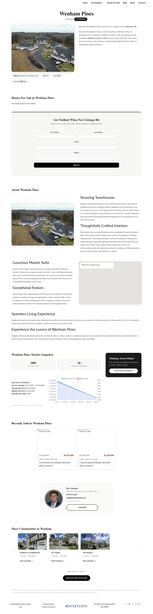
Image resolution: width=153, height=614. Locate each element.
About (132, 3)
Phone (76, 153)
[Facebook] (132, 604)
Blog (125, 3)
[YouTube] (129, 604)
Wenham (69, 19)
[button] (103, 3)
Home (85, 3)
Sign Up (76, 165)
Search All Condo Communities (76, 578)
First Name (55, 132)
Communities (96, 3)
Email (76, 142)
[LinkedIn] (136, 604)
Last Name (98, 132)
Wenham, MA (131, 27)
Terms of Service (48, 607)
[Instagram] (126, 604)
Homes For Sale (113, 3)
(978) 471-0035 (71, 494)
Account (141, 3)
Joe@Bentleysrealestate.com (76, 498)
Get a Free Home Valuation (123, 371)
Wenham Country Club (97, 38)
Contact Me (82, 507)
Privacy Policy (48, 604)
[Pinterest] (139, 604)
